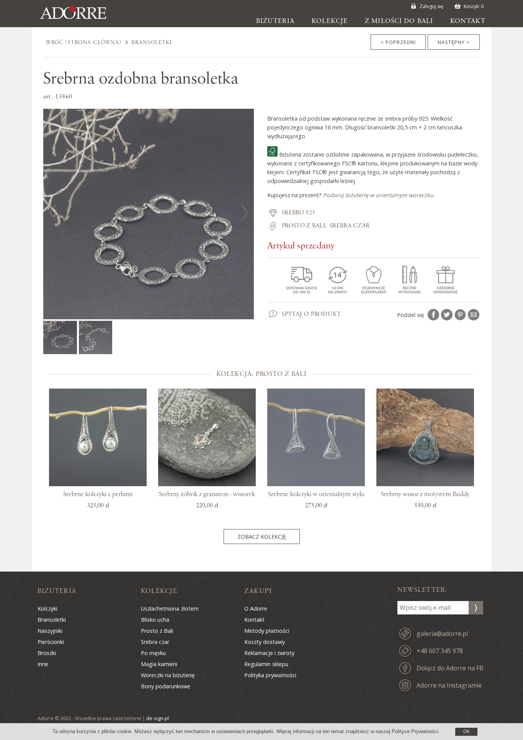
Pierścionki (51, 641)
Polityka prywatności (270, 675)
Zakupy (258, 591)
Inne (43, 664)
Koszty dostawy (264, 641)
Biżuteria (275, 21)
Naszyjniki (50, 630)
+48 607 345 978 (440, 651)
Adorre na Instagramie (449, 685)
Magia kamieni (159, 664)
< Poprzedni (398, 42)
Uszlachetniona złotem (170, 608)
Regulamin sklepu (266, 664)
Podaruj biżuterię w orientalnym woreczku (378, 195)
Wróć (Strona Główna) (83, 42)
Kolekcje (330, 21)
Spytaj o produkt (311, 314)
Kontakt (467, 21)
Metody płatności (266, 630)
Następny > (454, 42)
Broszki (47, 653)
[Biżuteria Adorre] (79, 19)
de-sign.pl (157, 718)
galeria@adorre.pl (442, 633)
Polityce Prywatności (415, 731)
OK (466, 731)
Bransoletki (151, 42)
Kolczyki (47, 608)
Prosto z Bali (303, 226)
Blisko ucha (155, 619)
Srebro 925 (298, 213)
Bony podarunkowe (165, 686)
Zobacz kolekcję (261, 536)
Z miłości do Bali (399, 21)
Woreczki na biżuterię (167, 675)
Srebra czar (350, 226)
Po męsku (153, 653)
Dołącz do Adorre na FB (450, 668)
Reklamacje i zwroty (269, 653)
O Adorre (255, 608)
